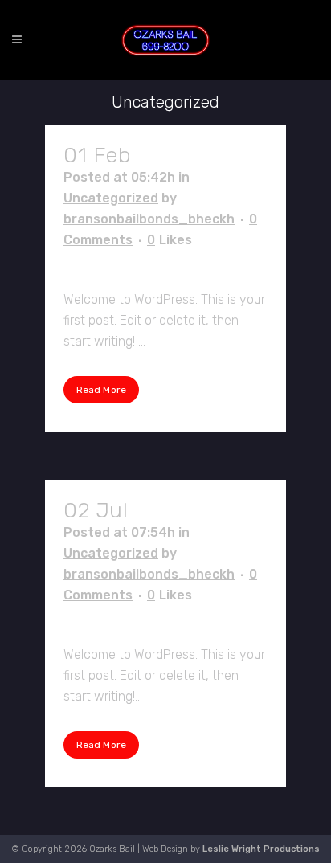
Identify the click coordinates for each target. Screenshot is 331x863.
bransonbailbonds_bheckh (149, 219)
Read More (101, 389)
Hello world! (195, 155)
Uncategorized (110, 198)
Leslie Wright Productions (261, 849)
